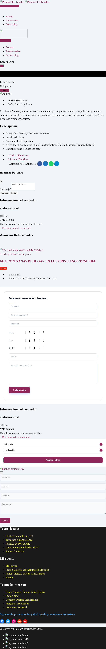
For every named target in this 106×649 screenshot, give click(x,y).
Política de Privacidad (18, 543)
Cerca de (4, 193)
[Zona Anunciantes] (1, 9)
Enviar (13, 193)
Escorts (9, 16)
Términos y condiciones (19, 539)
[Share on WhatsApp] (51, 163)
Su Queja (6, 189)
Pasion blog (11, 24)
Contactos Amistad (16, 607)
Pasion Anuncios (15, 551)
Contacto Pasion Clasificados (22, 599)
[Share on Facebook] (39, 163)
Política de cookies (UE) (19, 535)
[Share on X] (45, 163)
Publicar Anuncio (10, 6)
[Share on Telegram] (56, 163)
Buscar (5, 90)
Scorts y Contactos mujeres (15, 253)
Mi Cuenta (11, 565)
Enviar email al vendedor (16, 227)
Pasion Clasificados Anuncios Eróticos (27, 569)
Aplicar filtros (53, 460)
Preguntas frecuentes (17, 603)
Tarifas (9, 577)
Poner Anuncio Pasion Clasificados (25, 573)
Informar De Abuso (18, 159)
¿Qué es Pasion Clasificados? (22, 547)
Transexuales (12, 20)
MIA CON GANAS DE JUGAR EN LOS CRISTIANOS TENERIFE (48, 261)
